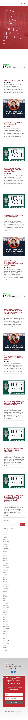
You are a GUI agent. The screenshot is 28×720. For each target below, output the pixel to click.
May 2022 (5, 617)
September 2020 (6, 647)
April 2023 (5, 598)
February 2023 (6, 602)
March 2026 (5, 539)
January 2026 (5, 543)
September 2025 (6, 549)
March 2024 (5, 581)
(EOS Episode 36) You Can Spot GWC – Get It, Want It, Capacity (13, 357)
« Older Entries (6, 520)
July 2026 (5, 532)
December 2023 (6, 584)
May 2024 (5, 577)
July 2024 (5, 574)
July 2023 (5, 593)
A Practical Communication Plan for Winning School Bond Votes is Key (14, 403)
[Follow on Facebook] (12, 672)
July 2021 (5, 635)
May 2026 (5, 536)
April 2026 (5, 537)
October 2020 (5, 645)
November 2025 (6, 546)
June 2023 (5, 595)
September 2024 (6, 570)
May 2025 (5, 556)
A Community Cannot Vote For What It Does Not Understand (13, 450)
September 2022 (6, 610)
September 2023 (6, 589)
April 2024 (5, 579)
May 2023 (5, 596)
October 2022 (5, 609)
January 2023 (5, 603)
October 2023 (5, 588)
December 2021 (6, 626)
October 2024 (5, 569)
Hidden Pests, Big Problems (13, 80)
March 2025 (5, 560)
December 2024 (6, 565)
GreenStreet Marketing (14, 712)
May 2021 (5, 638)
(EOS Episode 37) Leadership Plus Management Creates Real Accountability (13, 263)
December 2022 (6, 605)
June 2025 (5, 555)
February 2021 (6, 640)
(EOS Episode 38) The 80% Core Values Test (13, 123)
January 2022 (5, 624)
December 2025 (6, 544)
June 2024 (5, 576)
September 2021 (6, 631)
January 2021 (5, 642)
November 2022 (6, 607)
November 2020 (6, 643)
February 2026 (6, 541)
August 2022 (5, 612)
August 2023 (5, 591)
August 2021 (5, 633)
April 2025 (5, 558)
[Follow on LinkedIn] (15, 672)
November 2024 (6, 567)
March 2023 (5, 600)
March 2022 (5, 621)
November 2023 (6, 586)
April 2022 (5, 619)
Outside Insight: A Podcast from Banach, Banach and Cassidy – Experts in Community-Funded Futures (13, 498)
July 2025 (5, 553)
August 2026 (5, 530)
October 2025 (5, 548)
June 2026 (5, 534)
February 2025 (6, 562)
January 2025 (5, 563)
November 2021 (6, 628)
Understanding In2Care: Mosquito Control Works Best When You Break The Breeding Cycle (13, 311)
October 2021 (5, 629)
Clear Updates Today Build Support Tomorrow (13, 216)
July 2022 (5, 614)
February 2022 (6, 622)
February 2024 (6, 582)
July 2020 (5, 650)
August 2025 (5, 551)
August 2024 (5, 572)
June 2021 (5, 636)
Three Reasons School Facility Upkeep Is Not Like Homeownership (13, 169)
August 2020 (5, 649)
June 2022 (5, 616)
